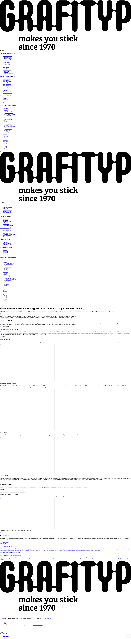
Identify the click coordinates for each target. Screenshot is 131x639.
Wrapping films (3, 95)
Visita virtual (5, 136)
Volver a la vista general (5, 303)
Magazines (7, 132)
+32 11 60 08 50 (3, 618)
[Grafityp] (65, 49)
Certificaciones (8, 129)
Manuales (7, 130)
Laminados (2, 64)
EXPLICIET (3, 638)
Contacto (5, 134)
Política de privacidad (38, 625)
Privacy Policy (6, 636)
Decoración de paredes (10, 114)
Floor (6, 116)
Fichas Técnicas (8, 125)
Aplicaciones (5, 110)
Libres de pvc (3, 87)
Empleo (4, 138)
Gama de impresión (4, 53)
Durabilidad (5, 120)
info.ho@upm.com (47, 618)
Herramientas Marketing (10, 127)
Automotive (8, 115)
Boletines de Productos (10, 126)
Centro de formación (7, 119)
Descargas (5, 122)
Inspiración (5, 140)
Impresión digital (9, 113)
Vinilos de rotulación (4, 76)
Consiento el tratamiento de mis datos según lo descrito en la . (25, 625)
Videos (6, 131)
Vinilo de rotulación (9, 111)
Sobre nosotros (6, 141)
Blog (4, 137)
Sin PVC (7, 118)
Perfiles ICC (8, 124)
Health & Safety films (5, 105)
